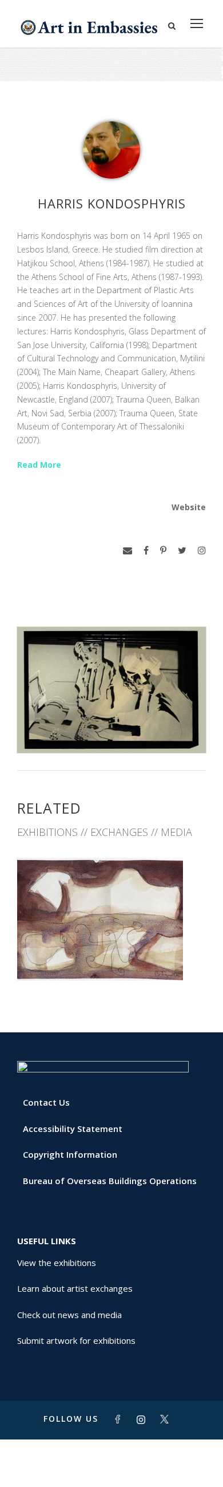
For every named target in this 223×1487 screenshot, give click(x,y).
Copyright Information (70, 1154)
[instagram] (202, 550)
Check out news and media (69, 1314)
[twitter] (182, 550)
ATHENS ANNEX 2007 (111, 956)
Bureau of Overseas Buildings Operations (110, 1180)
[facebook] (146, 550)
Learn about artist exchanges (75, 1288)
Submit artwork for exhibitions (76, 1340)
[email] (127, 550)
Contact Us (46, 1102)
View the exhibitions (56, 1262)
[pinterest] (163, 550)
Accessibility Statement (72, 1128)
